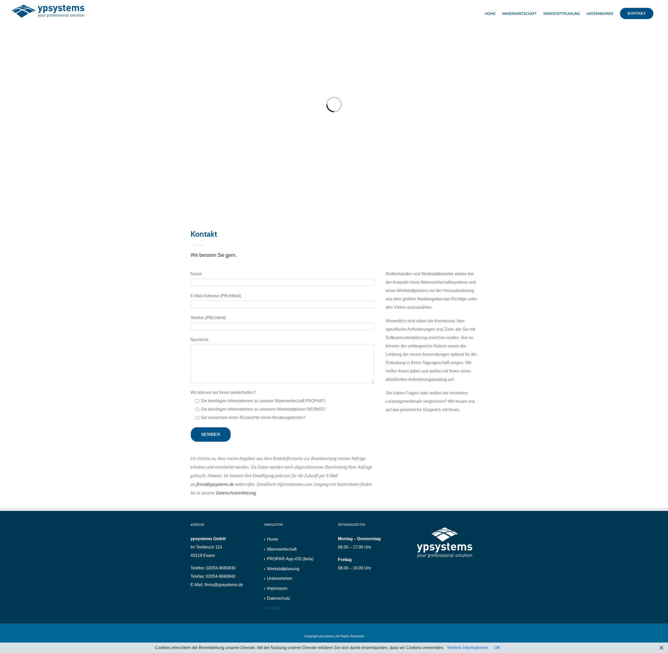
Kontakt (274, 608)
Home (272, 539)
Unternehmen (279, 578)
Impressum (277, 588)
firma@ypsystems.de (215, 484)
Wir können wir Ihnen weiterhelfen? (223, 392)
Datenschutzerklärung (236, 493)
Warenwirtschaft (281, 549)
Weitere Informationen (467, 647)
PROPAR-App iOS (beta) (290, 559)
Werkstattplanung (283, 569)
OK (497, 647)
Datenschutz (278, 598)
